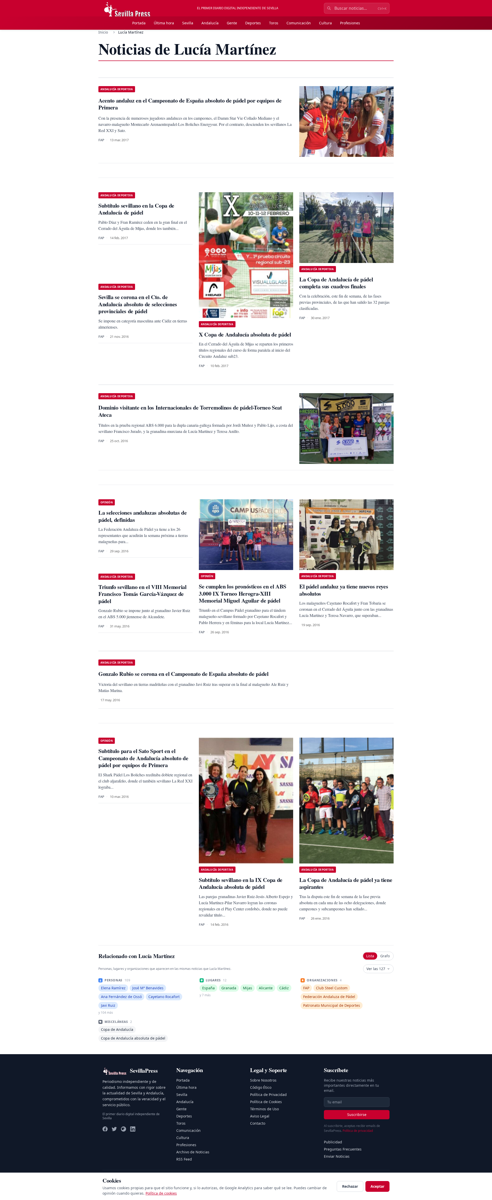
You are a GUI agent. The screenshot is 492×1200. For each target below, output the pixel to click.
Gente (232, 23)
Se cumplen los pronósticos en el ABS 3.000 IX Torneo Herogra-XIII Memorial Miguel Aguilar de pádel (242, 593)
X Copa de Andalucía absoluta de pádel (245, 334)
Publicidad (333, 1142)
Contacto (257, 1123)
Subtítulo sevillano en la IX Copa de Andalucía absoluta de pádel (240, 883)
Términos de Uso (264, 1108)
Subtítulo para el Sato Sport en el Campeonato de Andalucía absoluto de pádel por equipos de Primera (143, 758)
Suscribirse (356, 1114)
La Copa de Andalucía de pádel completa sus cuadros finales (336, 283)
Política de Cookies (266, 1101)
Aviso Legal (259, 1116)
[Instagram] (123, 1129)
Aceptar (377, 1186)
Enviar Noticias (337, 1156)
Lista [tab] (370, 955)
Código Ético (260, 1087)
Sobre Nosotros (263, 1080)
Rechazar (350, 1186)
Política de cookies (161, 1193)
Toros (273, 23)
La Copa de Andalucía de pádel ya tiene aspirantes (345, 883)
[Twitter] (114, 1129)
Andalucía (210, 23)
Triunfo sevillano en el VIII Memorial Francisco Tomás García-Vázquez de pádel (142, 594)
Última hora (164, 23)
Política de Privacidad (268, 1094)
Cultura (325, 23)
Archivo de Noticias (192, 1152)
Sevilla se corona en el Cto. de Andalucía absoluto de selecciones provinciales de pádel (137, 304)
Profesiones (350, 23)
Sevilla (187, 23)
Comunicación (298, 23)
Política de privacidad (358, 1130)
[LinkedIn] (132, 1129)
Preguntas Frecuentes (343, 1149)
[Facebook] (105, 1129)
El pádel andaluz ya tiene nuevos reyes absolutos (343, 590)
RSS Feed (184, 1159)
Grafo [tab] (385, 955)
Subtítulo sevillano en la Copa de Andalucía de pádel (136, 209)
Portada (139, 23)
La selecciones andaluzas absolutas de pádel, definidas (142, 516)
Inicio (103, 32)
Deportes (253, 23)
